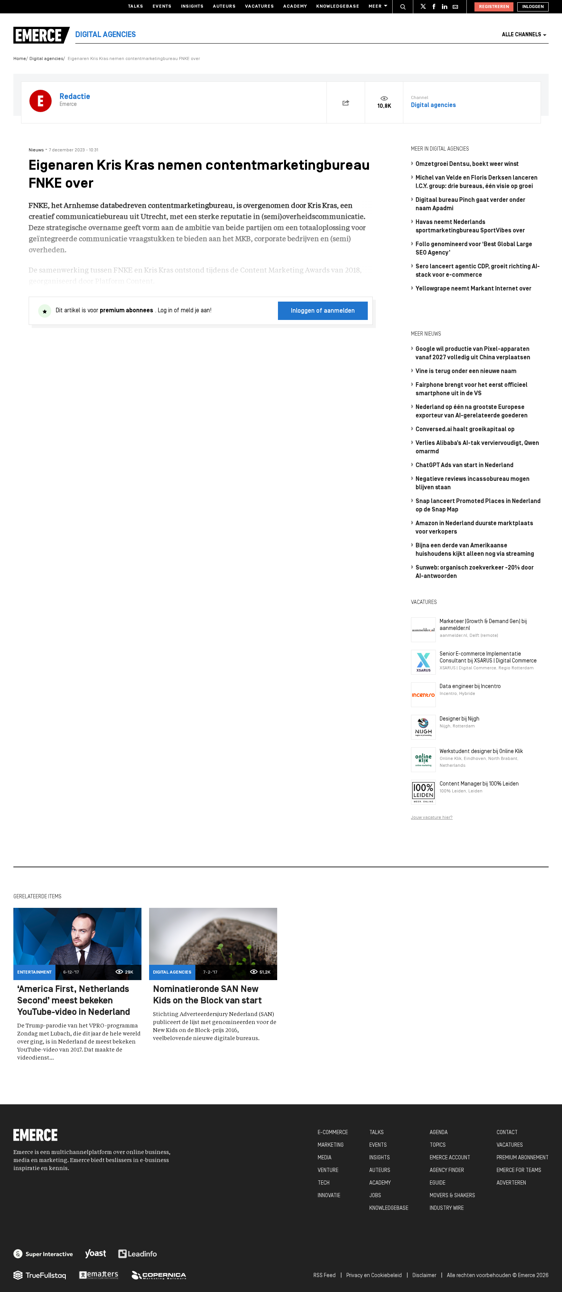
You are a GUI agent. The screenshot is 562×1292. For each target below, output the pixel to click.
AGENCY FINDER (447, 1171)
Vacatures (259, 6)
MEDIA (324, 1158)
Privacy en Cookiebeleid (374, 1276)
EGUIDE (437, 1183)
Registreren (494, 7)
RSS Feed (324, 1276)
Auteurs (224, 6)
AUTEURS (379, 1171)
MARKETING (331, 1145)
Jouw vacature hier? (432, 817)
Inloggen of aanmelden (323, 311)
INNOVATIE (329, 1196)
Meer (375, 6)
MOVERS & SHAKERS (452, 1196)
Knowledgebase (337, 6)
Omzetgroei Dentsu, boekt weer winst (467, 164)
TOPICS (438, 1145)
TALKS (376, 1133)
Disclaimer (424, 1276)
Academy (295, 6)
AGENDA (439, 1133)
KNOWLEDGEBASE (388, 1208)
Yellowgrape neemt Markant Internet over (473, 289)
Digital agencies (46, 59)
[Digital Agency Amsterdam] (43, 1253)
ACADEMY (380, 1183)
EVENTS (378, 1145)
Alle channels (521, 35)
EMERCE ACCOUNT (450, 1158)
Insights (192, 6)
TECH (324, 1183)
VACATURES (510, 1145)
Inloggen (533, 7)
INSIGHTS (379, 1158)
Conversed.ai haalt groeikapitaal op (465, 430)
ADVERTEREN (511, 1183)
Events (162, 6)
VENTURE (328, 1171)
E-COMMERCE (333, 1133)
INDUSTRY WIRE (447, 1208)
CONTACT (507, 1133)
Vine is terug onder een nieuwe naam (466, 371)
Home (19, 59)
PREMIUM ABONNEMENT (523, 1158)
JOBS (375, 1196)
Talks (135, 6)
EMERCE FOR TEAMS (519, 1171)
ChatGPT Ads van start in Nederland (464, 466)
